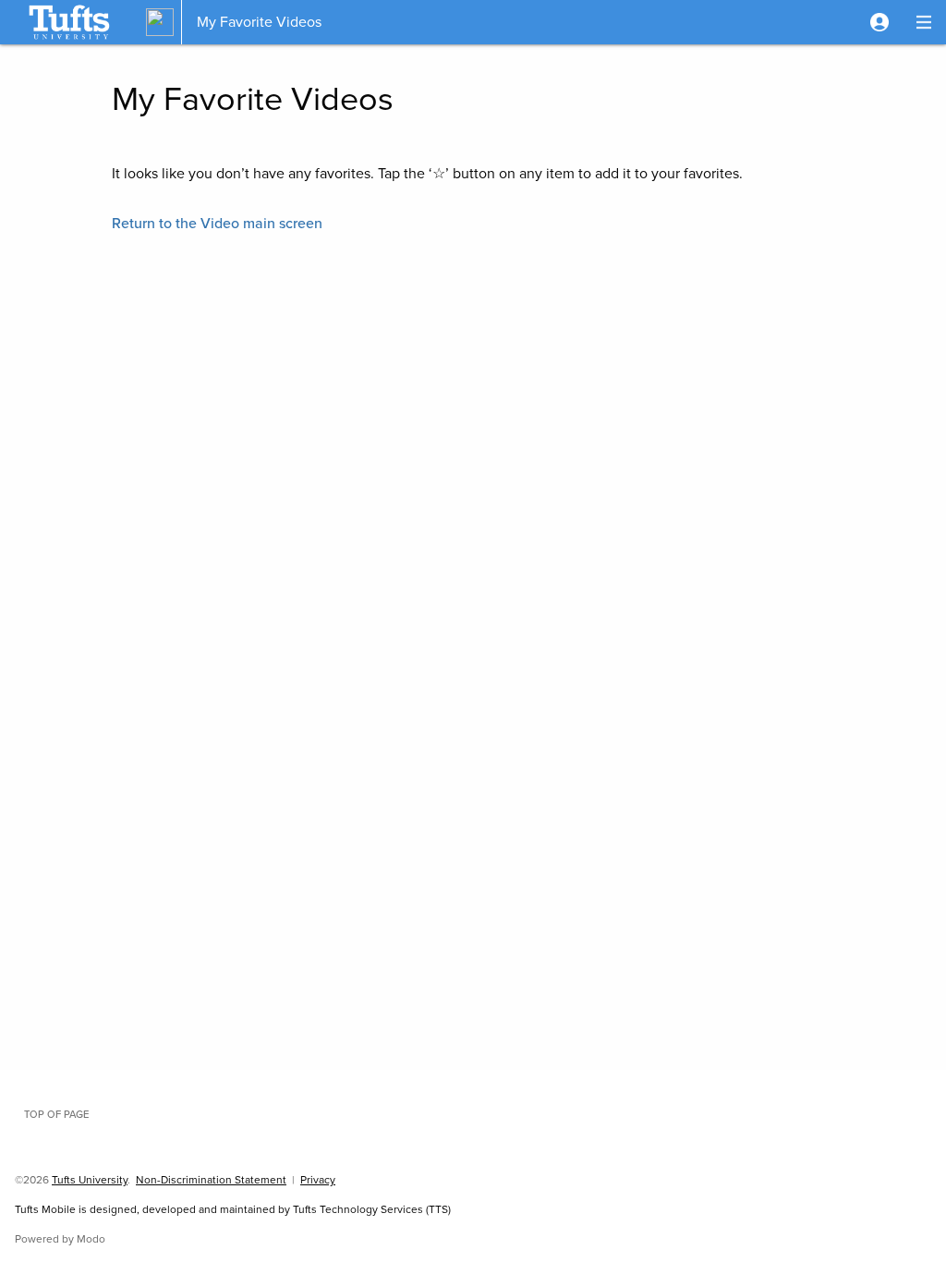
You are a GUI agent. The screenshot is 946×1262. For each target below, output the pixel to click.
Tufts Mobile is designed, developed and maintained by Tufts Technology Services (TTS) (233, 1209)
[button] (879, 22)
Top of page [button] (56, 1114)
